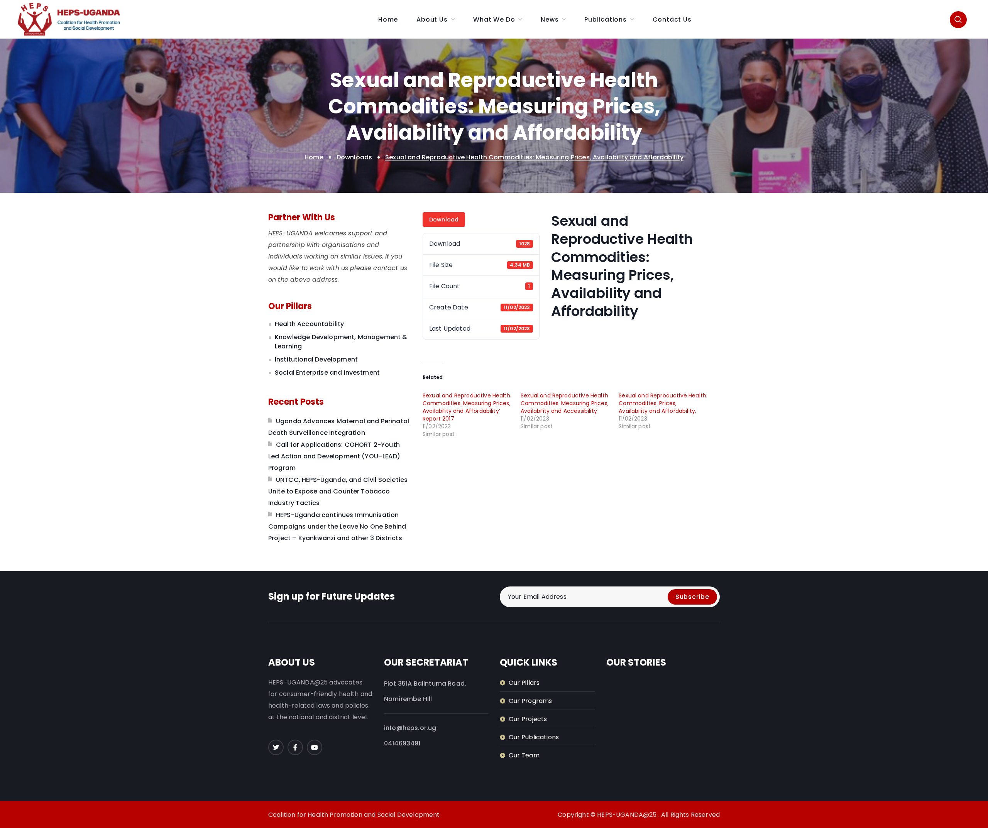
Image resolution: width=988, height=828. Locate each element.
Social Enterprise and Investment (327, 372)
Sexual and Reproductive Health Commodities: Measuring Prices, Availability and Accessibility (565, 403)
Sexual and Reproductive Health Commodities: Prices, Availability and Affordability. (662, 403)
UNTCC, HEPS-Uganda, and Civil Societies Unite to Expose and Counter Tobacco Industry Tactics (338, 491)
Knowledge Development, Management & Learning (341, 342)
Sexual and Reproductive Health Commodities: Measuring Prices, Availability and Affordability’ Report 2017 (467, 407)
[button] (958, 19)
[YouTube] (314, 747)
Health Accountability (309, 323)
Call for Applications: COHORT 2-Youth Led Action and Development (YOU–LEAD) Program (334, 456)
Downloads (354, 157)
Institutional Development (316, 359)
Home (314, 157)
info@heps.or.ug (410, 727)
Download (443, 219)
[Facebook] (295, 747)
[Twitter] (276, 747)
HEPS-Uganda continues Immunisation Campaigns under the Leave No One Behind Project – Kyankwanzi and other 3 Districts (337, 526)
